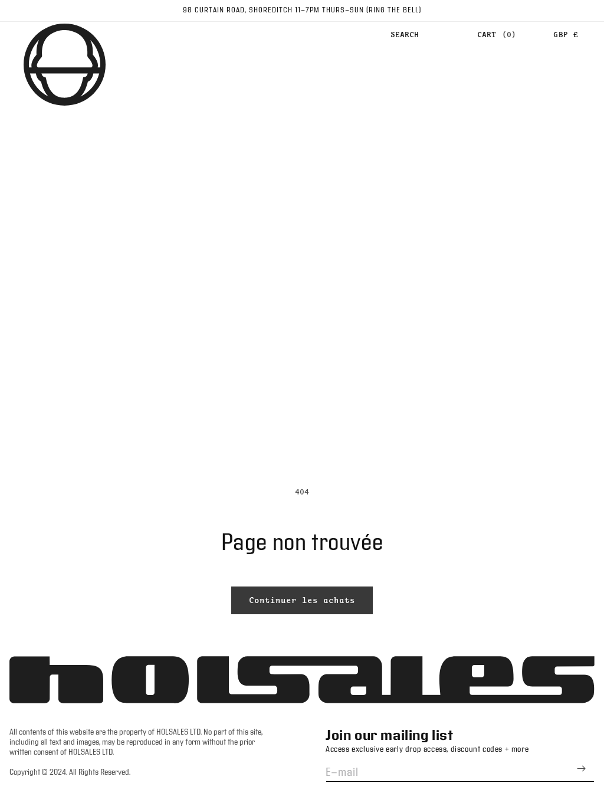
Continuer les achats (302, 600)
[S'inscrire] (581, 768)
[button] (405, 35)
